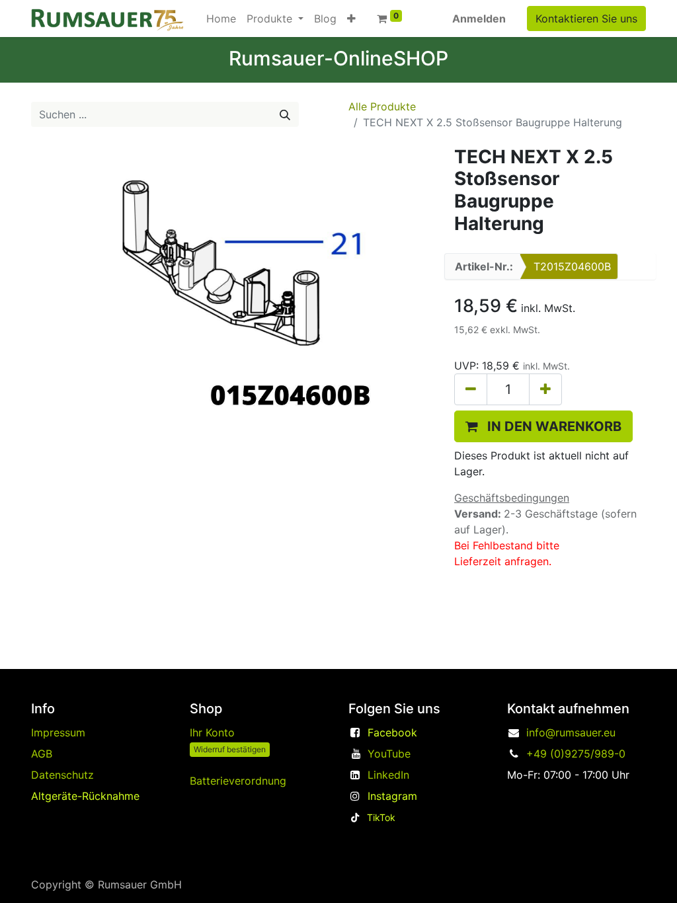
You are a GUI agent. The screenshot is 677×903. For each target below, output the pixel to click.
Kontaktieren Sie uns (586, 18)
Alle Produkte (382, 106)
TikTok (381, 817)
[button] (351, 18)
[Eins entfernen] (470, 389)
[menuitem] (221, 18)
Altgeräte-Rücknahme (85, 796)
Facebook (392, 732)
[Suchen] (285, 114)
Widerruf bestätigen (230, 749)
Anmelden (479, 18)
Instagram (392, 796)
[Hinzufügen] (545, 389)
